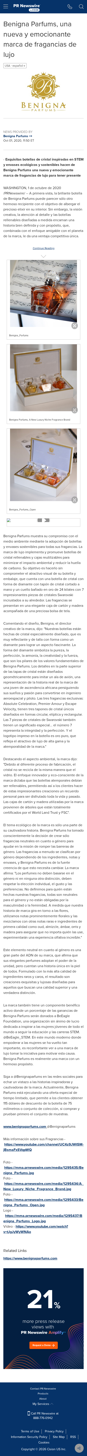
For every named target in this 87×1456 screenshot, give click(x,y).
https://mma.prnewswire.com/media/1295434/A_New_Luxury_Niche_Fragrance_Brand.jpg (43, 1186)
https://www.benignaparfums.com (30, 1258)
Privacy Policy (54, 1431)
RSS (73, 1437)
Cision (51, 1449)
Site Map (59, 1437)
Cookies (44, 1442)
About (43, 1399)
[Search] (81, 6)
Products (43, 1394)
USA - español (14, 65)
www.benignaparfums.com (24, 1126)
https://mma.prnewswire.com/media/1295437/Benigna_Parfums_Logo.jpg (42, 1218)
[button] (43, 92)
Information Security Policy (29, 1437)
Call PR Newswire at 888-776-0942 (44, 1415)
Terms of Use (30, 1431)
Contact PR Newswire (43, 1389)
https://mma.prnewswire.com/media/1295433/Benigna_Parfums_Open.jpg (43, 1202)
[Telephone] (70, 6)
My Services (41, 1404)
